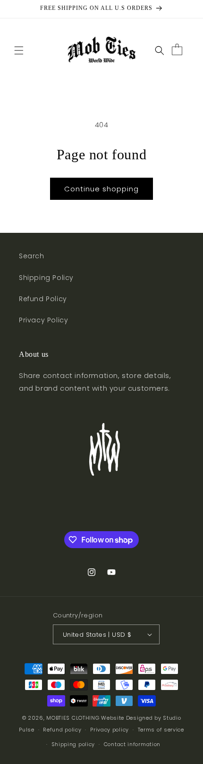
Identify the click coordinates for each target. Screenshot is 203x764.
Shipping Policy (46, 277)
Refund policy (62, 729)
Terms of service (161, 729)
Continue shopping (101, 189)
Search (31, 256)
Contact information (132, 744)
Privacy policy (109, 729)
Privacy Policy (43, 320)
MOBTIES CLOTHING (72, 718)
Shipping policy (73, 744)
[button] (18, 50)
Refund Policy (43, 299)
